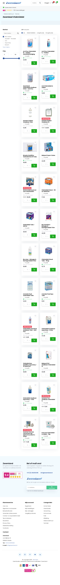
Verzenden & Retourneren (10, 513)
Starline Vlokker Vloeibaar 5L (47, 121)
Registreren (28, 506)
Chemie (17, 14)
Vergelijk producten (30, 513)
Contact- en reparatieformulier (11, 516)
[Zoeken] (40, 3)
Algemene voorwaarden (9, 508)
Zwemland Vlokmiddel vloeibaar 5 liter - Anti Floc (30, 87)
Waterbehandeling (8, 525)
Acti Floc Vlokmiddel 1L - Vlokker (48, 52)
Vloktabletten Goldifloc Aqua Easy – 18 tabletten (30, 365)
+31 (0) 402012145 (32, 473)
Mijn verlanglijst (29, 511)
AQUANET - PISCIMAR (10, 38)
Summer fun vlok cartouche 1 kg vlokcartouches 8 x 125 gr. (29, 434)
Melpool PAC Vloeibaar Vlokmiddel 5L (48, 365)
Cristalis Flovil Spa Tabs (47, 294)
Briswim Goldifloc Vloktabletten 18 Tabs (30, 156)
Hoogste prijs (49, 33)
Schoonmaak (47, 513)
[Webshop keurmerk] (30, 570)
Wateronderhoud (9, 14)
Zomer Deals (47, 506)
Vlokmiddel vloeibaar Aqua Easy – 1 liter (30, 398)
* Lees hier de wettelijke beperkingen (35, 490)
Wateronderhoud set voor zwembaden (29, 190)
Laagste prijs (40, 33)
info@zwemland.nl (46, 473)
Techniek (46, 523)
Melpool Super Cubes (48, 155)
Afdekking (46, 518)
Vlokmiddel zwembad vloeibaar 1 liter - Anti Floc (30, 330)
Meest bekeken (31, 33)
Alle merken (8, 36)
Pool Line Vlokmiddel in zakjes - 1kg (48, 433)
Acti (6, 41)
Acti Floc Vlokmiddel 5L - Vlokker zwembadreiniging (29, 53)
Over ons (5, 506)
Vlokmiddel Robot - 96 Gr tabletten (49, 190)
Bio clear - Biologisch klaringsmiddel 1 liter (29, 260)
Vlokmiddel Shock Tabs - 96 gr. (47, 260)
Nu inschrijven (52, 487)
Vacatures (6, 528)
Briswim (7, 45)
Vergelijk (27, 56)
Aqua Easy (8, 43)
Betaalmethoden (7, 511)
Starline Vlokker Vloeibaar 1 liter (28, 121)
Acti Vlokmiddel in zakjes (47, 86)
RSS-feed (35, 559)
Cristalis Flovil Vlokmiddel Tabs (28, 294)
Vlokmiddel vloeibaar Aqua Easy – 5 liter (48, 329)
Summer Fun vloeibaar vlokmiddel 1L (48, 399)
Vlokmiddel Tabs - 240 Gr (29, 225)
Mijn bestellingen (29, 508)
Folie (45, 516)
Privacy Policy (6, 523)
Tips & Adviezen (7, 518)
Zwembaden (47, 508)
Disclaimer (6, 520)
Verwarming (47, 511)
